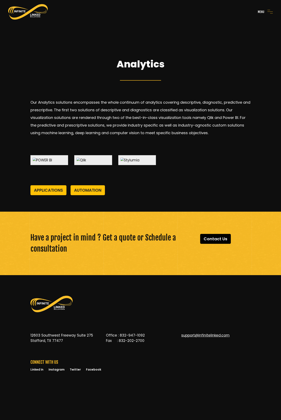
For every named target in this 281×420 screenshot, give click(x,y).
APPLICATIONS (48, 190)
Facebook (93, 369)
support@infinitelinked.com (205, 335)
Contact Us (215, 239)
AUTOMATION (87, 190)
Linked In (36, 369)
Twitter (75, 369)
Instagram (57, 369)
